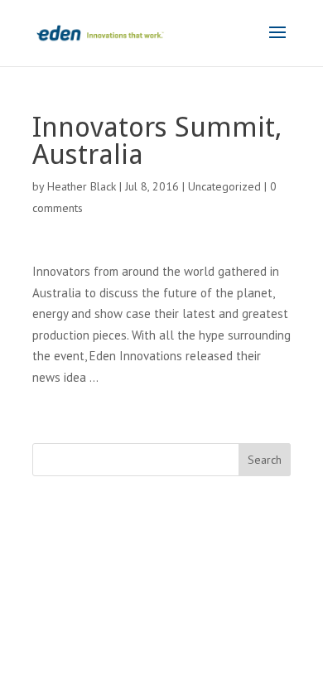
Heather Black (81, 186)
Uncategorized (224, 186)
